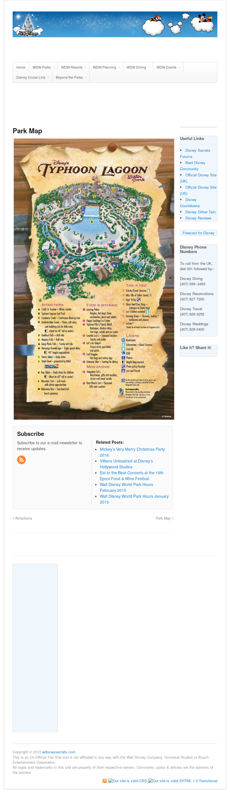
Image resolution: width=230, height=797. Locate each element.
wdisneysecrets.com (58, 751)
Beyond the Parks (69, 77)
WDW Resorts (71, 67)
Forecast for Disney (199, 232)
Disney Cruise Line (30, 77)
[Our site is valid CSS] (128, 780)
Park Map (164, 518)
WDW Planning (104, 67)
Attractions (23, 518)
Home (21, 67)
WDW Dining (136, 67)
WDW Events (166, 67)
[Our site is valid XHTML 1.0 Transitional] (182, 780)
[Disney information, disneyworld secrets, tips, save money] (115, 34)
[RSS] (22, 460)
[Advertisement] (115, 107)
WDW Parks (42, 67)
